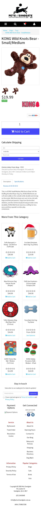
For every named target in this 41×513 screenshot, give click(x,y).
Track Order (11, 430)
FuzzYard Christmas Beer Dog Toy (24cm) (31, 244)
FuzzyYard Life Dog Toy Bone (30, 321)
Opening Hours (30, 430)
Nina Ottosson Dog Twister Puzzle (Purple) (10, 283)
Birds (30, 475)
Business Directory (30, 453)
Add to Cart (22, 132)
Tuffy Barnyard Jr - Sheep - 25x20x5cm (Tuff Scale (10, 245)
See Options (30, 335)
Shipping (30, 448)
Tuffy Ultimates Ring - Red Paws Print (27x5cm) (10, 322)
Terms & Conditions (27, 397)
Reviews (6, 186)
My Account (11, 426)
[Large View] (5, 90)
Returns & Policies (30, 442)
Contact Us (30, 434)
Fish (29, 478)
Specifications (19, 182)
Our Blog (30, 438)
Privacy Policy (9, 400)
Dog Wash (29, 458)
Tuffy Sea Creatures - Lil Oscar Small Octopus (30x (31, 283)
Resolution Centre (11, 435)
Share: (30, 116)
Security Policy (11, 471)
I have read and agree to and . (21, 398)
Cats (30, 471)
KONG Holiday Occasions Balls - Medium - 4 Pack (30, 361)
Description (7, 182)
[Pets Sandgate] (20, 11)
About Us (30, 426)
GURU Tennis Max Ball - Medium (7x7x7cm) (10, 361)
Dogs (30, 467)
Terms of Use (11, 475)
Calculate (21, 159)
